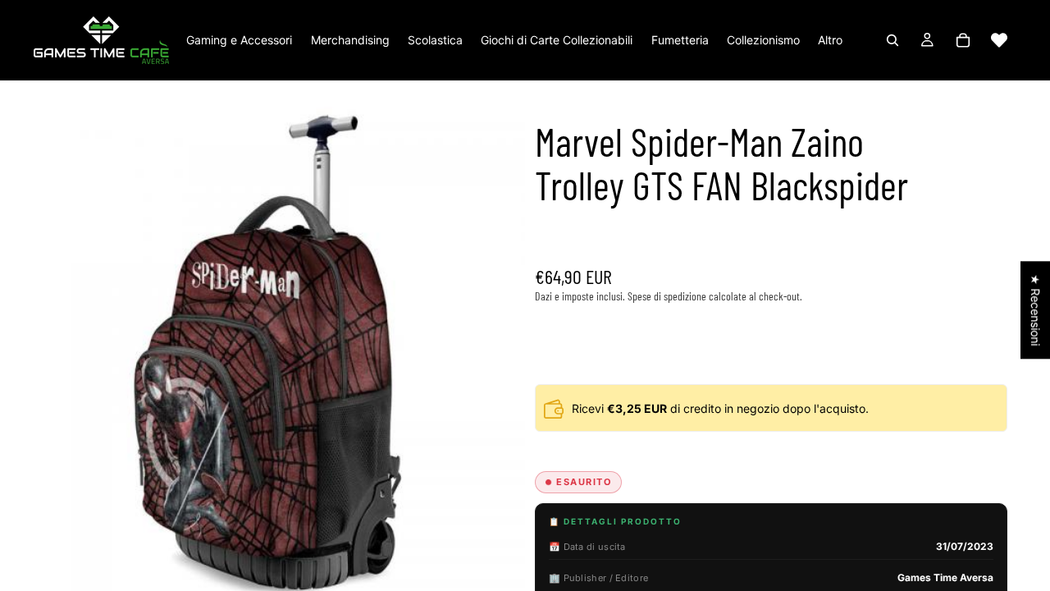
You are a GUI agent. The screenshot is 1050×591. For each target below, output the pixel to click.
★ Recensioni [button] (1036, 310)
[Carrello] (963, 40)
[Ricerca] (892, 40)
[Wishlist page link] (999, 40)
